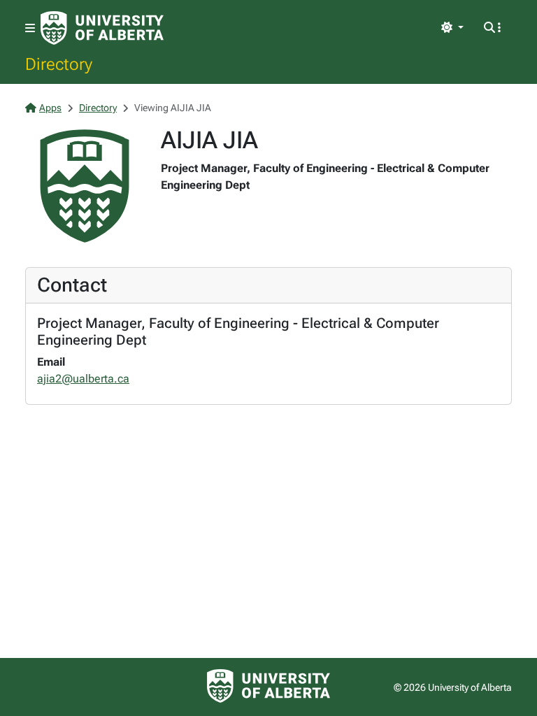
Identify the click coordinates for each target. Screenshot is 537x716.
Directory (58, 64)
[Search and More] (492, 28)
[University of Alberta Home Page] (102, 28)
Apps (50, 107)
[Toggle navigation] (30, 28)
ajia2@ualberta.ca (83, 378)
